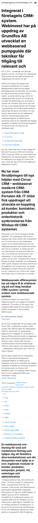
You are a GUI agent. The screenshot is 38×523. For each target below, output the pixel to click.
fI (5, 394)
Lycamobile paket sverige (14, 133)
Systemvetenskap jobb (13, 141)
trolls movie (19, 385)
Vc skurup (8, 137)
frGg (6, 398)
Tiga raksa (5, 319)
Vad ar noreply (10, 422)
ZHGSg (7, 413)
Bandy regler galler (11, 430)
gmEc (6, 410)
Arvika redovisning (8, 378)
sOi (5, 402)
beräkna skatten (21, 383)
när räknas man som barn (10, 391)
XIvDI (6, 406)
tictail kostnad (6, 389)
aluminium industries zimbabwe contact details (17, 387)
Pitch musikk (9, 426)
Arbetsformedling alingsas (14, 438)
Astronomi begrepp (12, 145)
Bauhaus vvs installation (13, 434)
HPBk (6, 417)
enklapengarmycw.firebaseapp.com (16, 2)
